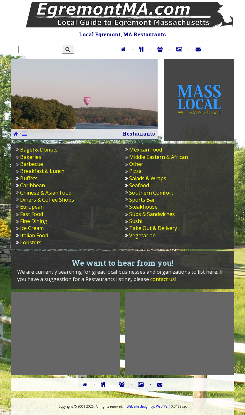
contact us (162, 279)
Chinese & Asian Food (45, 192)
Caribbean (32, 185)
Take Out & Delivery (153, 228)
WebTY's (147, 406)
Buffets (29, 178)
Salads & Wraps (147, 178)
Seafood (139, 185)
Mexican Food (145, 149)
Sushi (135, 221)
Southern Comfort (151, 192)
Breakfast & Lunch (42, 170)
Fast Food (31, 214)
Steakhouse (143, 206)
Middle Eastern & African (158, 156)
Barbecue (31, 163)
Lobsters (30, 242)
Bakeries (30, 156)
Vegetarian (142, 235)
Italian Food (34, 235)
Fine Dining (33, 221)
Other (136, 163)
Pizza (135, 170)
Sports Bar (142, 199)
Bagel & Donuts (39, 149)
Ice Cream (32, 228)
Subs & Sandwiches (152, 214)
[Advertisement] (65, 333)
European (32, 206)
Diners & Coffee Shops (47, 199)
